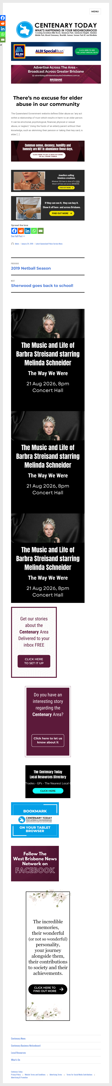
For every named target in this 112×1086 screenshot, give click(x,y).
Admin (17, 243)
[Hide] (1, 45)
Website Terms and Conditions (35, 1074)
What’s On (15, 1059)
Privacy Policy (16, 1074)
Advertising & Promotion (19, 1077)
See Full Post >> (18, 236)
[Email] (41, 231)
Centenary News (18, 1038)
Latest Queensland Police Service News (49, 243)
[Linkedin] (27, 231)
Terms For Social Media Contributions (79, 1074)
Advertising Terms (56, 1074)
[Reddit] (21, 231)
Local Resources (18, 1052)
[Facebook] (14, 231)
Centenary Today (16, 1071)
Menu (95, 11)
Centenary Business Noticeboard (25, 1045)
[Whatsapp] (34, 231)
